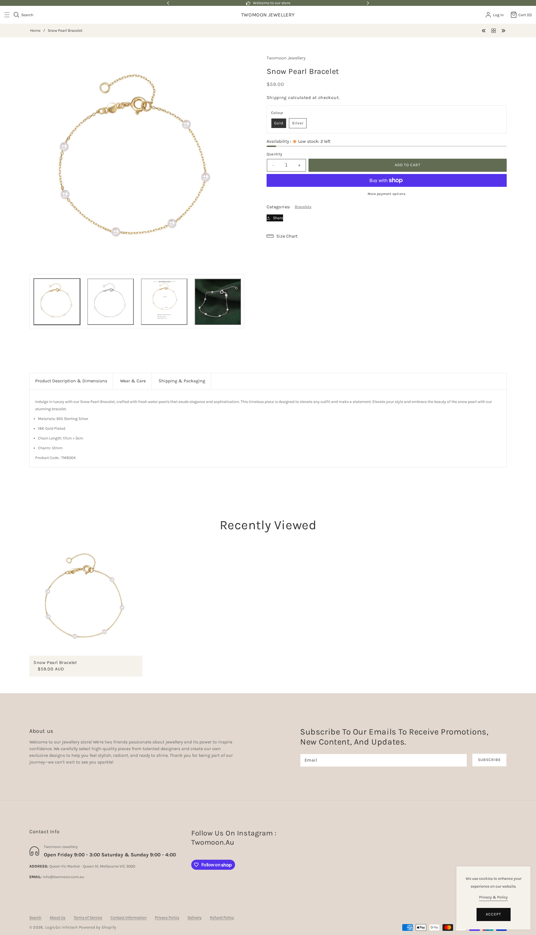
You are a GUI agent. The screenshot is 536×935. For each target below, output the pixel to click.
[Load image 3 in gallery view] (164, 302)
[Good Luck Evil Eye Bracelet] (483, 30)
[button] (10, 15)
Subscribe (489, 759)
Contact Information (129, 917)
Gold (278, 123)
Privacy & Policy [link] (493, 897)
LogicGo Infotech (61, 927)
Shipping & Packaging (182, 380)
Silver (297, 123)
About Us (57, 917)
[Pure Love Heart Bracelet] (503, 30)
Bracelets (303, 206)
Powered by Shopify (98, 927)
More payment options (386, 194)
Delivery (195, 917)
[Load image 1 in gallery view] (57, 302)
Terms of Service (88, 917)
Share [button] (278, 218)
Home (35, 30)
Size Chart (287, 236)
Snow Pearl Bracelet (55, 662)
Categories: (279, 206)
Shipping (277, 97)
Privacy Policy (167, 917)
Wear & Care (133, 380)
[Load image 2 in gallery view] (110, 302)
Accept (493, 914)
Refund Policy (222, 917)
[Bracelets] (493, 30)
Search (35, 917)
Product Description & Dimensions (71, 380)
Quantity (275, 154)
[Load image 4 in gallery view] (218, 302)
